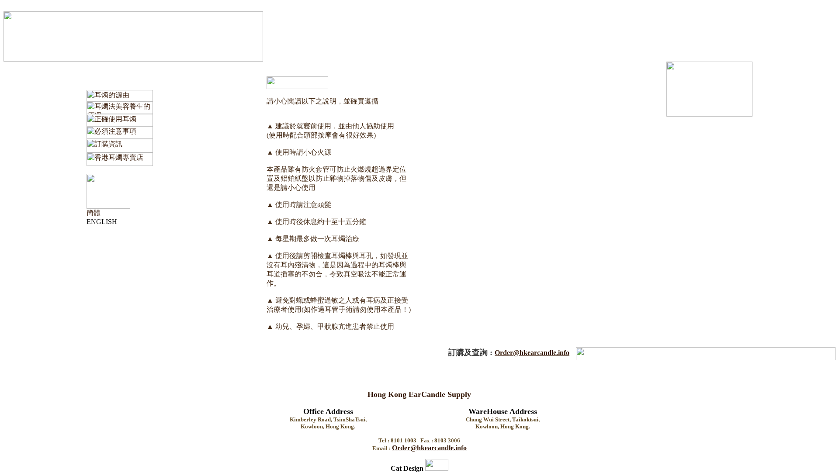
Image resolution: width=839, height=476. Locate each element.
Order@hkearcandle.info (532, 352)
